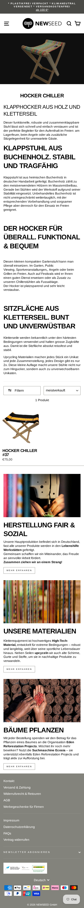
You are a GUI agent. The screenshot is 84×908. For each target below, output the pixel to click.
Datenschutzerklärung (19, 827)
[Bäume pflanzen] (42, 700)
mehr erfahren (19, 570)
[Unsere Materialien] (42, 601)
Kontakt (8, 781)
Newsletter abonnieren (26, 852)
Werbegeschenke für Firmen (23, 806)
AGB (6, 800)
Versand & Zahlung (17, 787)
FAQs (7, 833)
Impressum (11, 820)
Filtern (19, 390)
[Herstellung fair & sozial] (42, 495)
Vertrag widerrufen (16, 839)
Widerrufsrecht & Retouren (22, 793)
